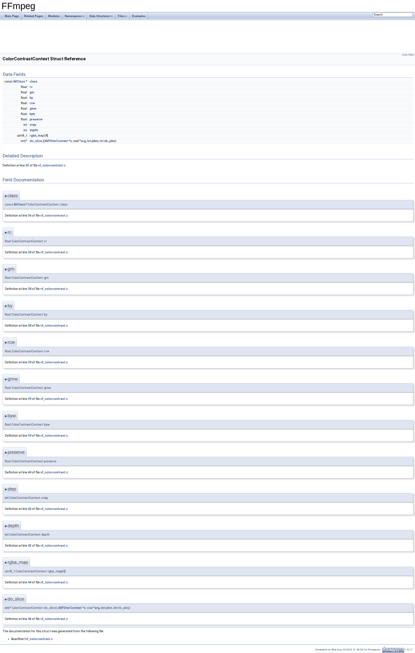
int (25, 124)
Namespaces (73, 16)
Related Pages (33, 16)
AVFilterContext (56, 141)
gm (32, 92)
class (33, 81)
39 (29, 362)
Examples (138, 16)
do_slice (36, 141)
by (31, 97)
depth (34, 130)
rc (31, 87)
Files (121, 16)
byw (32, 114)
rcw (32, 103)
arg (83, 141)
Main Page (12, 16)
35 (27, 165)
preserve (36, 119)
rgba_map (37, 135)
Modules (54, 16)
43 (29, 545)
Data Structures (99, 16)
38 (29, 252)
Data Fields (408, 54)
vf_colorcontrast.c (51, 165)
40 (29, 472)
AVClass (19, 81)
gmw (33, 108)
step (33, 124)
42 (29, 509)
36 (29, 215)
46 (29, 619)
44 (29, 582)
